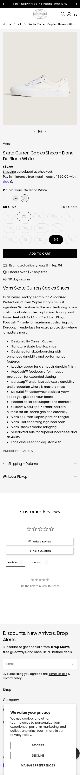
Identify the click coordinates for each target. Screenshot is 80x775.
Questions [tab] (37, 562)
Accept (38, 745)
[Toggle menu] (4, 14)
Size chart (69, 207)
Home (7, 24)
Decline (38, 755)
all (19, 24)
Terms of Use (58, 674)
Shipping (9, 171)
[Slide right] (45, 131)
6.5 (56, 239)
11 (60, 229)
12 (28, 240)
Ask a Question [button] (42, 551)
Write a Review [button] (42, 541)
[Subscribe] (73, 664)
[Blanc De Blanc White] (25, 198)
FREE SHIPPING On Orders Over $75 (40, 4)
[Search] (63, 14)
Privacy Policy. (21, 735)
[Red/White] (6, 198)
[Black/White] (15, 198)
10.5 (44, 229)
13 (43, 240)
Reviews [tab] (13, 562)
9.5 (12, 229)
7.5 (24, 216)
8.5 (57, 217)
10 (28, 229)
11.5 (12, 240)
